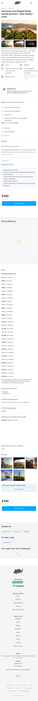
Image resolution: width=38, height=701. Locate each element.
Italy (18, 596)
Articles (18, 685)
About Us (25, 685)
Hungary (18, 599)
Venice (18, 622)
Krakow (18, 636)
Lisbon (18, 632)
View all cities (18, 646)
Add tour (18, 676)
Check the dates (19, 203)
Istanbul (18, 642)
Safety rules (9, 688)
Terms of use (18, 688)
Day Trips (17, 531)
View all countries (18, 609)
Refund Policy (13, 691)
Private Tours (7, 531)
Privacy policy (28, 688)
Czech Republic (18, 603)
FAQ (31, 685)
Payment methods (24, 691)
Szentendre (6, 542)
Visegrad (26, 531)
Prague (18, 625)
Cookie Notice (10, 685)
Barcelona (18, 629)
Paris (18, 639)
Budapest (18, 619)
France (18, 606)
